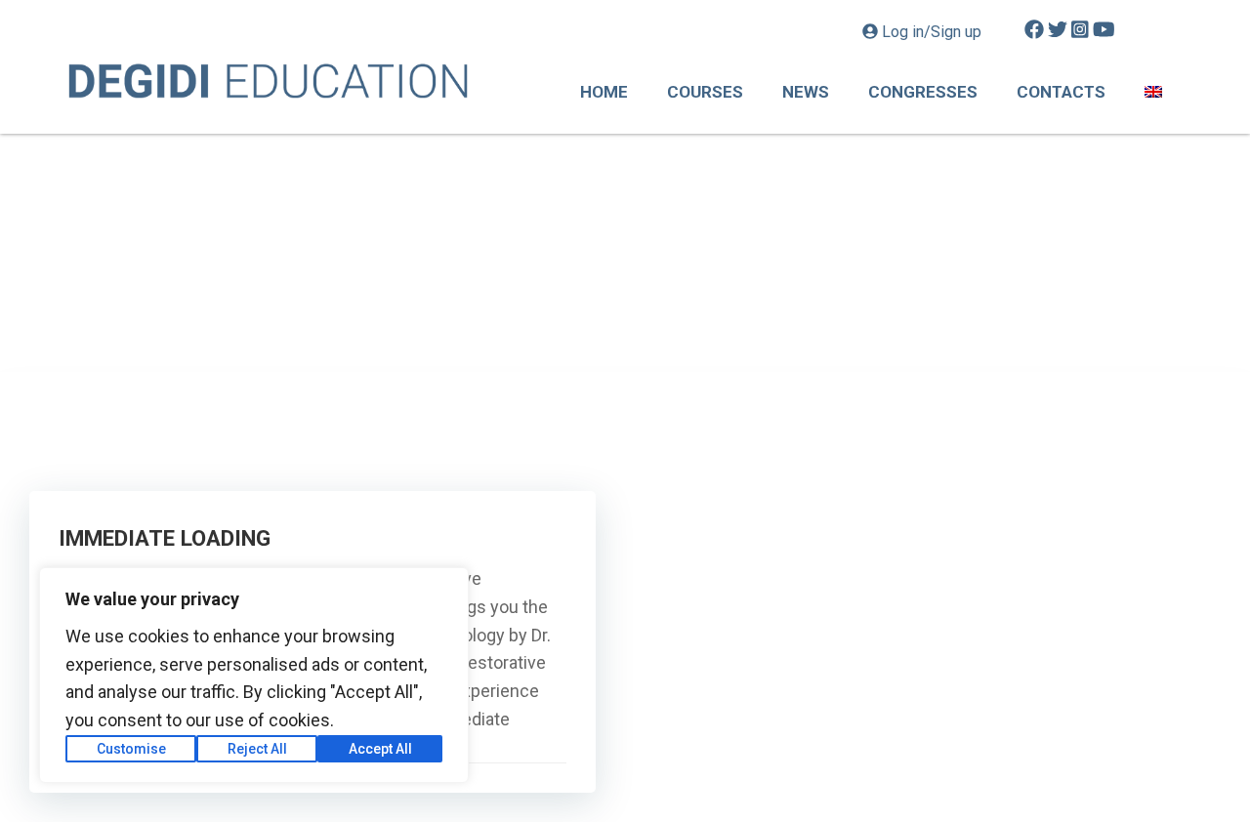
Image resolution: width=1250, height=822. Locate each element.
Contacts (1061, 92)
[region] (254, 675)
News (805, 92)
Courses (705, 92)
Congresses (923, 92)
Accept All (380, 749)
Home (604, 92)
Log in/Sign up (931, 31)
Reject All (257, 749)
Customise (131, 749)
